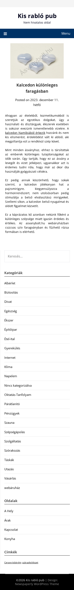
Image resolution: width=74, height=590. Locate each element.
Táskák (9, 460)
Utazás (9, 469)
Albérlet (9, 283)
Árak (7, 520)
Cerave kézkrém (12, 562)
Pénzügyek (12, 413)
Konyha (9, 539)
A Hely (8, 511)
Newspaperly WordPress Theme (37, 584)
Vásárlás (10, 478)
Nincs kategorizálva (18, 385)
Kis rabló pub (37, 16)
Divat (8, 302)
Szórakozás (12, 450)
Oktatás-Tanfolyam (17, 395)
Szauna (9, 422)
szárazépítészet (30, 562)
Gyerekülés (12, 348)
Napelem (10, 376)
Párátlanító (12, 404)
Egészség (10, 311)
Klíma (8, 367)
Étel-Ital (9, 339)
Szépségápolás (14, 432)
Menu (65, 33)
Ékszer (8, 320)
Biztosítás (11, 292)
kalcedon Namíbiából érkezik (25, 133)
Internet (9, 357)
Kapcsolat (11, 529)
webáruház (12, 488)
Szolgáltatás (12, 441)
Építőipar (10, 329)
